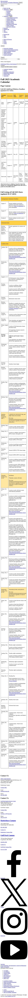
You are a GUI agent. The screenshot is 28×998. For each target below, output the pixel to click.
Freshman (8, 11)
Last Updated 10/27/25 (10, 996)
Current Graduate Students (9, 51)
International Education (11, 24)
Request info (6, 34)
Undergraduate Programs (12, 17)
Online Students (7, 52)
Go (18, 4)
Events (5, 42)
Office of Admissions (18, 206)
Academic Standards (13, 308)
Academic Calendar (7, 69)
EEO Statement (6, 975)
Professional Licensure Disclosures (11, 986)
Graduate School (10, 23)
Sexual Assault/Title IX (8, 991)
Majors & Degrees (7, 39)
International (9, 15)
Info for (2, 46)
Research (5, 28)
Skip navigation (4, 1)
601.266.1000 (4, 827)
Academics (5, 16)
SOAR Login (6, 74)
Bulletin (5, 70)
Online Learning (10, 25)
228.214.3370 (4, 817)
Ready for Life (6, 8)
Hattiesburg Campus (8, 820)
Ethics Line (6, 978)
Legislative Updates (7, 980)
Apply (4, 37)
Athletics (5, 32)
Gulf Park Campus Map (6, 847)
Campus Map (4, 787)
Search (2, 57)
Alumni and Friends (7, 53)
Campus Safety (6, 973)
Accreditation (6, 972)
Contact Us (3, 829)
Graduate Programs (10, 19)
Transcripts (5, 75)
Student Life (6, 29)
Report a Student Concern (9, 987)
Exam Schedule (12, 681)
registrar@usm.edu (5, 791)
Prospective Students (8, 48)
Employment (6, 977)
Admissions (6, 9)
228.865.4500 (4, 842)
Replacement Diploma (8, 73)
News (4, 40)
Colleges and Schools (11, 20)
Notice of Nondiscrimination (9, 982)
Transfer (8, 12)
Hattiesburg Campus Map (6, 832)
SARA (5, 989)
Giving (5, 43)
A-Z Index (5, 970)
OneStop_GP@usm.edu (6, 813)
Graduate (8, 13)
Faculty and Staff (7, 55)
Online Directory (7, 983)
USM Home (3, 64)
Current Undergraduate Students (10, 49)
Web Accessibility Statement (9, 992)
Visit (4, 35)
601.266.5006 (4, 795)
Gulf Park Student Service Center (8, 801)
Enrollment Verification (8, 72)
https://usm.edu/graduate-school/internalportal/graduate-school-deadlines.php (17, 257)
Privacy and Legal (7, 984)
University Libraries (10, 26)
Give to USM (4, 849)
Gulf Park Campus (8, 835)
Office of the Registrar (11, 64)
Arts (4, 30)
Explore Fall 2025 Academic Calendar (9, 66)
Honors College (9, 21)
